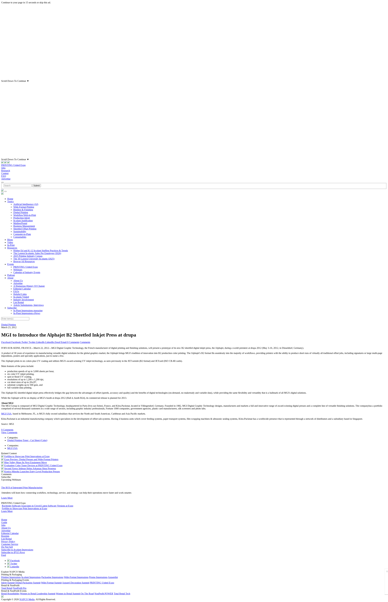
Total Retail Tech (122, 593)
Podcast (11, 275)
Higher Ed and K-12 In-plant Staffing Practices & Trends (40, 250)
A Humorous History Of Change (29, 286)
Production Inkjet (21, 218)
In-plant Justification (23, 220)
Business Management (24, 226)
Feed (3, 555)
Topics (10, 201)
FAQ (3, 176)
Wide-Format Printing (23, 207)
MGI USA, (6, 413)
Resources (12, 248)
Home (10, 198)
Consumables (19, 237)
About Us (18, 280)
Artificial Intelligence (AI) (25, 204)
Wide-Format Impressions (76, 577)
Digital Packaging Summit (27, 582)
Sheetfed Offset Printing (24, 228)
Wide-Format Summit (51, 582)
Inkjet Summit (8, 582)
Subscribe (12, 308)
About (10, 278)
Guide (4, 522)
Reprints (5, 536)
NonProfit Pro (19, 588)
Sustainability (19, 231)
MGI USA (12, 448)
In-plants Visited (21, 297)
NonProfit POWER (103, 593)
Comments (85, 342)
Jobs (3, 168)
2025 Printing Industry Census (27, 256)
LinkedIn (14, 566)
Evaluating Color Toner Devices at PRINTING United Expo (33, 465)
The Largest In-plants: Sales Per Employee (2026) (37, 253)
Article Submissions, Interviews (28, 305)
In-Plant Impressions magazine (28, 310)
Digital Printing (20, 212)
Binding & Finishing (23, 209)
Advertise (5, 178)
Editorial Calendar (22, 288)
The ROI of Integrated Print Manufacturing (21, 487)
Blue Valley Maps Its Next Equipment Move (25, 462)
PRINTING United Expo (13, 165)
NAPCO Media (27, 599)
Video (10, 242)
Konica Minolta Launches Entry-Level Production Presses (32, 471)
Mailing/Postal (20, 223)
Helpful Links (20, 294)
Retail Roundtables (10, 593)
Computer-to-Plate (22, 234)
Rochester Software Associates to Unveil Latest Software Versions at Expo (37, 505)
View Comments (9, 432)
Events (10, 264)
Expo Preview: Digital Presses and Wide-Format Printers (31, 459)
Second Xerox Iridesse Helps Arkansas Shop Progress (30, 468)
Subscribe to (17, 549)
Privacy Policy (8, 541)
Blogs (10, 239)
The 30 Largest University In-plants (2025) (33, 258)
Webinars (17, 269)
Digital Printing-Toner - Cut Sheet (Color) (27, 440)
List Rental (18, 302)
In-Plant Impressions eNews (26, 313)
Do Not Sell (7, 547)
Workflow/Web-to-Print (24, 215)
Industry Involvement (23, 299)
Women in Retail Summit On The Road (75, 593)
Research (5, 170)
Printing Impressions (11, 577)
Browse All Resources (24, 261)
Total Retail (6, 588)
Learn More (7, 498)
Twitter (13, 563)
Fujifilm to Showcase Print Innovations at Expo (27, 456)
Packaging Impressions (52, 577)
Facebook (15, 560)
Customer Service (9, 544)
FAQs (16, 291)
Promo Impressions (98, 577)
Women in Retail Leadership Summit (37, 593)
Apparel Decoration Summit (75, 582)
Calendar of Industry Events (26, 272)
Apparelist (113, 577)
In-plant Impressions (31, 577)
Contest (4, 173)
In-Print (11, 245)
